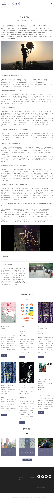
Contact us (39, 485)
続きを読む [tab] (5, 256)
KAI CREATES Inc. (34, 497)
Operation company (41, 487)
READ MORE (28, 459)
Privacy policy (22, 475)
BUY (5, 355)
